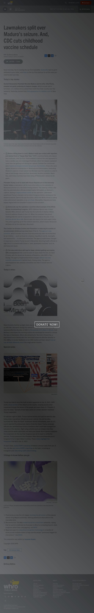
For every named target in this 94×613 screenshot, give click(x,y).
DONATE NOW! (47, 324)
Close (82, 280)
